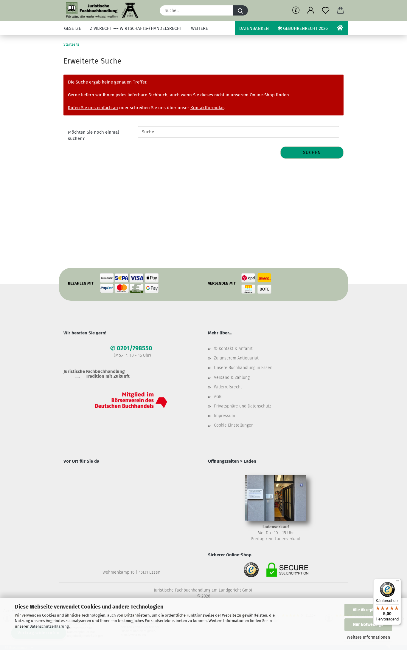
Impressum (224, 415)
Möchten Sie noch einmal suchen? (93, 135)
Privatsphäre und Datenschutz (242, 406)
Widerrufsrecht (228, 387)
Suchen (312, 152)
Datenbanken (254, 28)
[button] (310, 10)
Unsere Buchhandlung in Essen (243, 367)
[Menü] (397, 582)
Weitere (199, 28)
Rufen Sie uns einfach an (93, 107)
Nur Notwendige (368, 624)
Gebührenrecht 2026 (305, 28)
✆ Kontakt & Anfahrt (233, 348)
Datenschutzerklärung (49, 626)
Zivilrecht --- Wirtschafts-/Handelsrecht (136, 28)
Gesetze (72, 28)
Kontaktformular (207, 107)
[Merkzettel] (325, 10)
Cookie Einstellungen (234, 425)
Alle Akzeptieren (368, 609)
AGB (217, 396)
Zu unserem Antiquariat (236, 358)
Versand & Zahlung (232, 377)
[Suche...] (240, 10)
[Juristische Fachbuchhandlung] (102, 10)
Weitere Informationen (368, 637)
